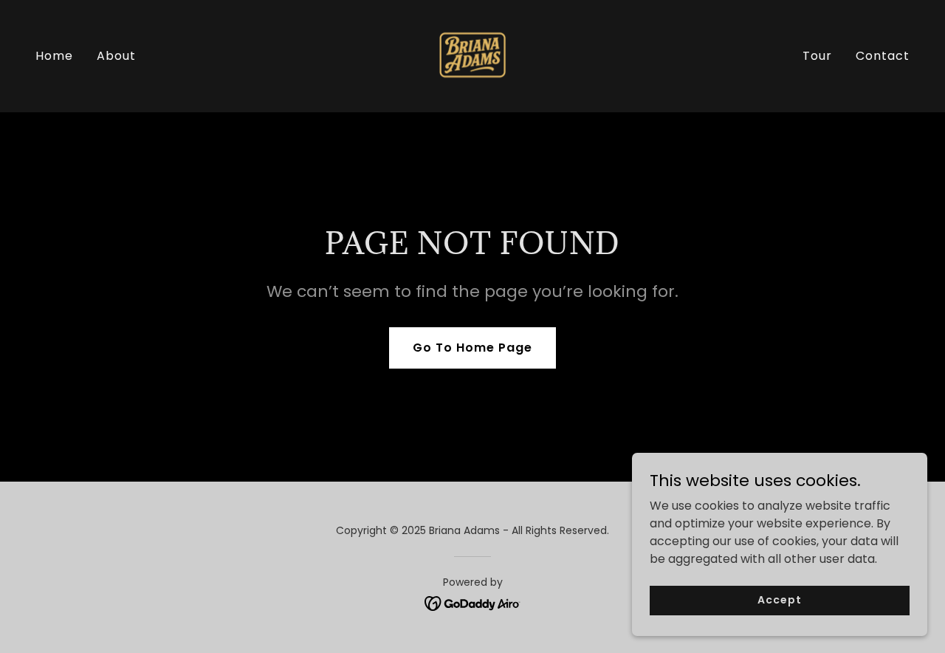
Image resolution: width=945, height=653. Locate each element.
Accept (779, 599)
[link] (472, 55)
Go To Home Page (472, 347)
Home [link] (54, 55)
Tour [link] (817, 55)
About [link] (116, 55)
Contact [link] (883, 55)
